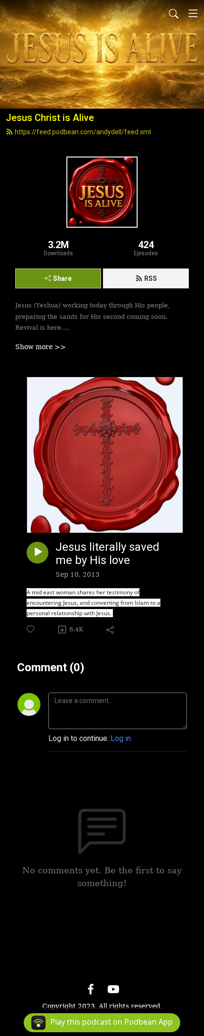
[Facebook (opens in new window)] (90, 989)
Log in (121, 738)
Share (62, 278)
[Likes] (31, 629)
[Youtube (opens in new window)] (113, 989)
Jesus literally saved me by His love (107, 553)
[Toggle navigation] (193, 13)
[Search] (173, 13)
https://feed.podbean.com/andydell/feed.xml (83, 132)
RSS (150, 278)
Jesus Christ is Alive (50, 117)
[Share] (110, 629)
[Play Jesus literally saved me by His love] (37, 553)
